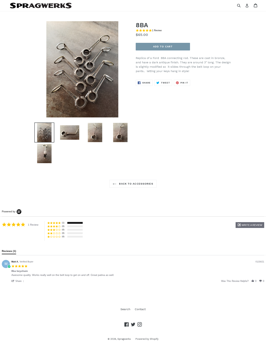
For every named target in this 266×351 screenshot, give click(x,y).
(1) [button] (63, 223)
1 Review (157, 30)
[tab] (9, 252)
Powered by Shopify (147, 339)
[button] (250, 225)
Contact (140, 309)
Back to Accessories (135, 183)
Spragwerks (124, 339)
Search (125, 309)
